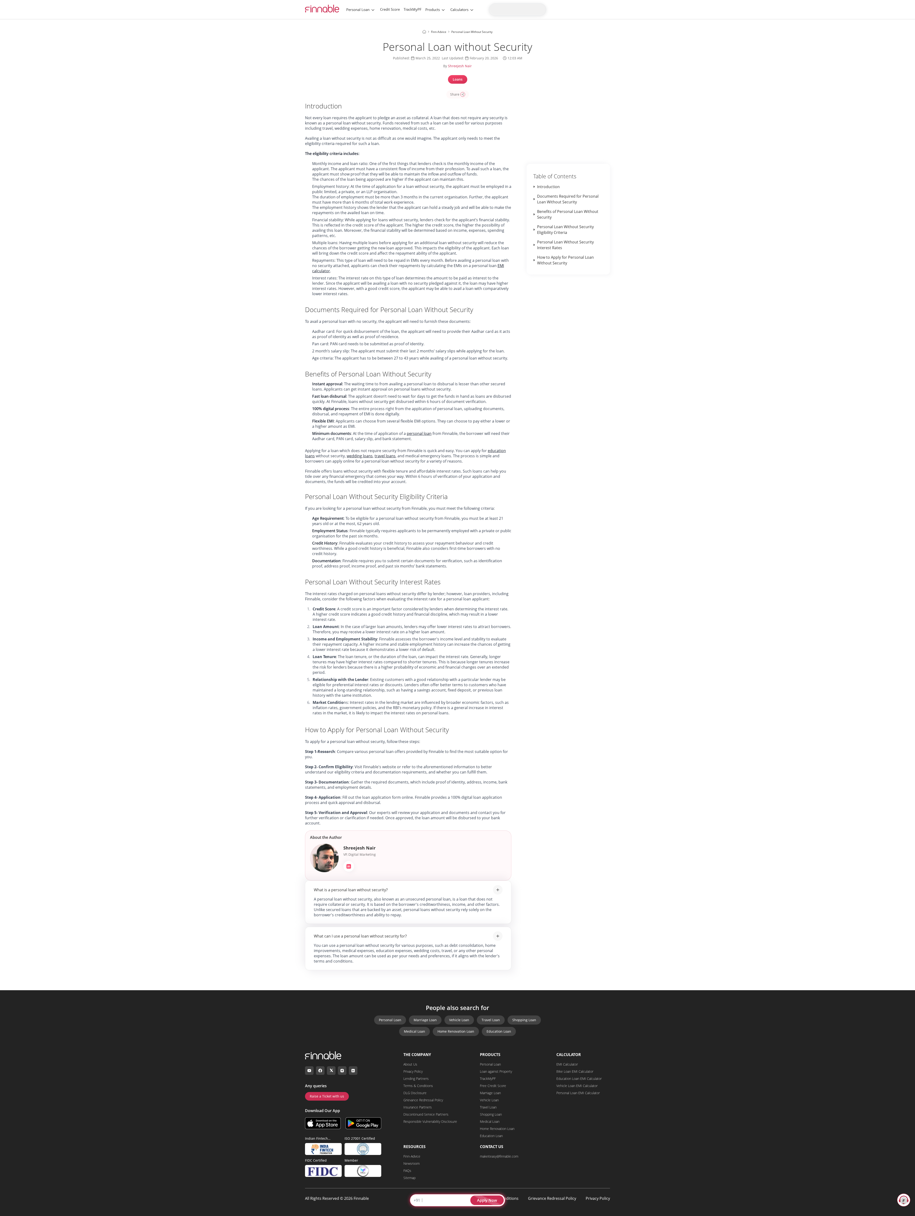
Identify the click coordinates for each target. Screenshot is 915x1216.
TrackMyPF (413, 9)
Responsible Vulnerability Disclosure (430, 1121)
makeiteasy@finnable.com (499, 1156)
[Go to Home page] (424, 32)
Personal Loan (358, 9)
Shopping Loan (524, 1020)
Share (454, 94)
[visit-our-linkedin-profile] (353, 1070)
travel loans (385, 456)
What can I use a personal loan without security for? (360, 936)
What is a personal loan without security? (351, 889)
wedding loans (360, 456)
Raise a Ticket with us (327, 1096)
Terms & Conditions (418, 1085)
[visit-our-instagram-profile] (342, 1070)
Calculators (459, 9)
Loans (458, 79)
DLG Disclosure (415, 1093)
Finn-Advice (411, 1156)
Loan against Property (496, 1071)
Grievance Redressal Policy (423, 1100)
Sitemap (409, 1177)
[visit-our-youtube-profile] (309, 1070)
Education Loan (499, 1031)
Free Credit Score (493, 1085)
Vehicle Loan (459, 1020)
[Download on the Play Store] (363, 1123)
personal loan (419, 433)
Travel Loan (491, 1020)
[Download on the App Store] (323, 1123)
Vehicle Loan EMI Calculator (577, 1085)
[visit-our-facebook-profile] (320, 1070)
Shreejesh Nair (460, 66)
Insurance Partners (417, 1107)
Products (432, 9)
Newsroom (411, 1163)
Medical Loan (414, 1031)
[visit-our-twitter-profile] (331, 1070)
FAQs (407, 1170)
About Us (410, 1064)
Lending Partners (416, 1078)
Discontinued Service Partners (425, 1114)
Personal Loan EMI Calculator (578, 1093)
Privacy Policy (413, 1071)
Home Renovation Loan (455, 1031)
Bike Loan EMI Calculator (574, 1071)
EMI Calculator (567, 1064)
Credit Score (390, 9)
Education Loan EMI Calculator (579, 1078)
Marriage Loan (425, 1020)
